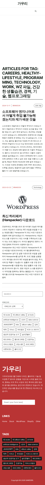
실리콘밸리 (26, 335)
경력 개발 (38, 105)
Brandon (16, 105)
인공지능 (30, 339)
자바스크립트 (8, 344)
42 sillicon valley (19, 315)
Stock (11, 421)
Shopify (30, 421)
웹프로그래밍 (19, 339)
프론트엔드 (7, 349)
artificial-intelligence (10, 320)
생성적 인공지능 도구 (11, 335)
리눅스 (12, 330)
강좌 (36, 325)
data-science (33, 320)
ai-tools (31, 315)
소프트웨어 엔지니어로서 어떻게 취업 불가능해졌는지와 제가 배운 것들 (19, 115)
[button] (36, 11)
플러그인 (18, 349)
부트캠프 (20, 330)
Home (4, 421)
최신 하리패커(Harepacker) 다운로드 (18, 218)
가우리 (22, 3)
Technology (37, 187)
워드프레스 (7, 339)
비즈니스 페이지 (33, 330)
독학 (5, 330)
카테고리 (5, 302)
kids (17, 325)
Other (38, 421)
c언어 (23, 320)
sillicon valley (27, 325)
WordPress (20, 421)
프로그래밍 (30, 344)
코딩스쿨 (19, 344)
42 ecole (6, 315)
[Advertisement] (22, 38)
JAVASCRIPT (8, 325)
